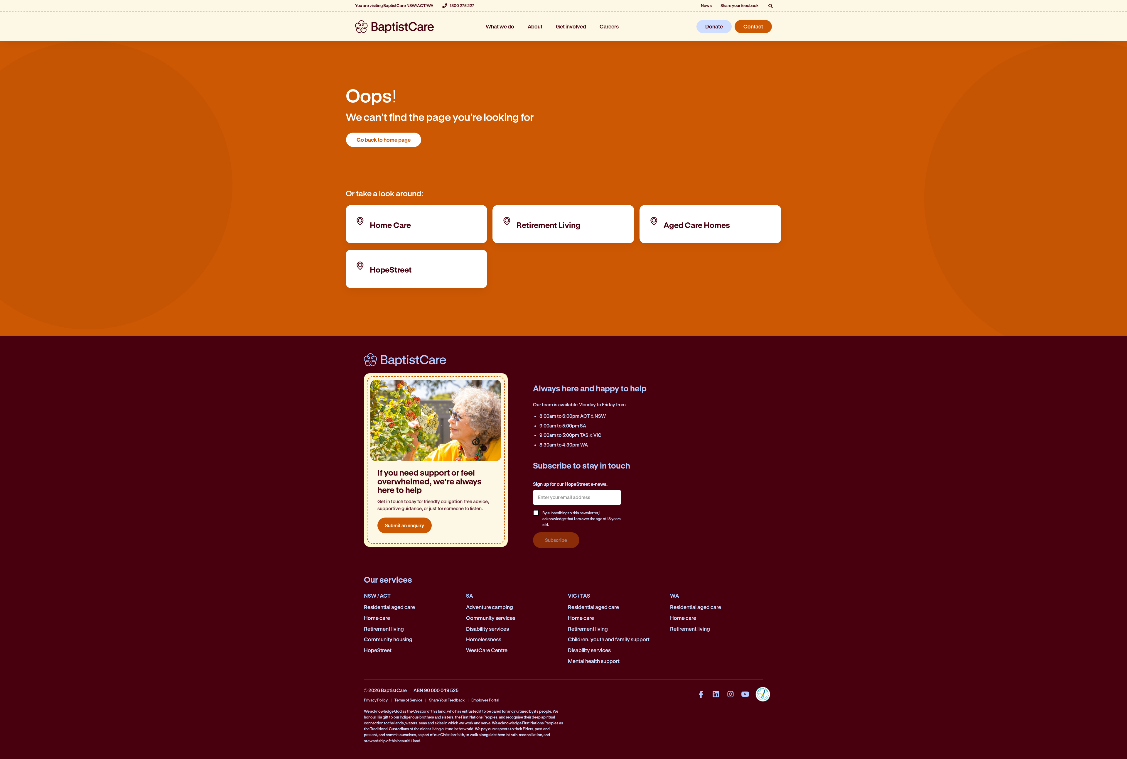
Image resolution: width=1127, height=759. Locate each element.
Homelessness (483, 639)
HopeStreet (378, 650)
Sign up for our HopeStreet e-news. (570, 484)
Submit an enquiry (404, 525)
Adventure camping (489, 607)
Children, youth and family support (608, 639)
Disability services (487, 629)
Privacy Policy (376, 700)
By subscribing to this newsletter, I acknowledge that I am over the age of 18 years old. (581, 518)
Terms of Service (408, 700)
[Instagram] (730, 694)
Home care (377, 618)
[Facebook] (701, 694)
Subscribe (556, 540)
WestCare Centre (486, 650)
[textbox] (577, 497)
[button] (770, 5)
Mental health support (594, 661)
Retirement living (384, 629)
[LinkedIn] (715, 694)
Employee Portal (485, 700)
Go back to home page (384, 140)
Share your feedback (740, 5)
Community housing (388, 639)
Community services (490, 618)
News (706, 5)
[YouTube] (745, 694)
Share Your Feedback (447, 700)
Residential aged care (389, 607)
